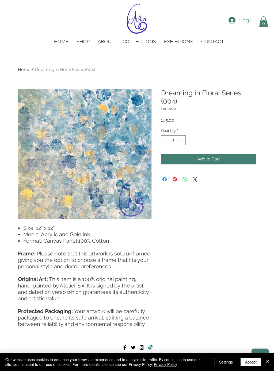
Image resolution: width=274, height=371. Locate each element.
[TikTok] (150, 347)
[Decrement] (165, 140)
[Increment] (181, 140)
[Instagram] (142, 347)
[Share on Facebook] (164, 179)
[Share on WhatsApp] (185, 179)
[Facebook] (125, 347)
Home (24, 69)
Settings (226, 362)
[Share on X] (195, 179)
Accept (251, 362)
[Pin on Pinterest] (175, 179)
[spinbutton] (173, 140)
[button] (263, 21)
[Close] (267, 362)
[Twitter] (133, 347)
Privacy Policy (165, 364)
